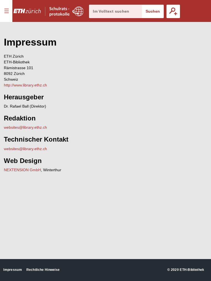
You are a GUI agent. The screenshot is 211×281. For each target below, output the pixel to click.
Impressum (12, 270)
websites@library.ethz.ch (25, 127)
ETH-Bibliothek (192, 270)
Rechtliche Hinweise (43, 270)
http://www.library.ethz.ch (25, 85)
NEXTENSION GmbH (22, 170)
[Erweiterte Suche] (173, 11)
